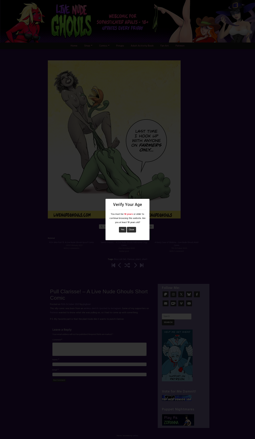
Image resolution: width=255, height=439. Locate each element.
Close (131, 230)
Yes (122, 230)
